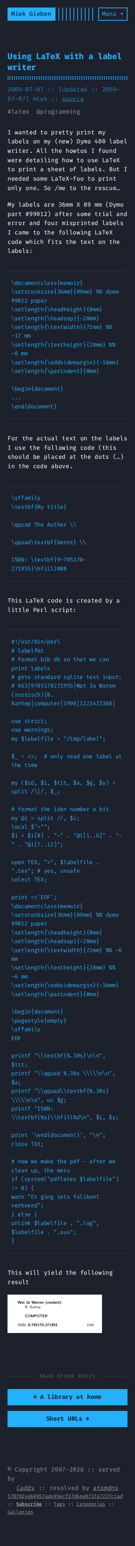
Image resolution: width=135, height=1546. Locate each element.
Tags (59, 1504)
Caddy (25, 1488)
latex (20, 112)
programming (60, 112)
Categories (90, 1504)
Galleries (20, 1512)
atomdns (105, 1488)
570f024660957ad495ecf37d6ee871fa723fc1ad (65, 1496)
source (73, 99)
